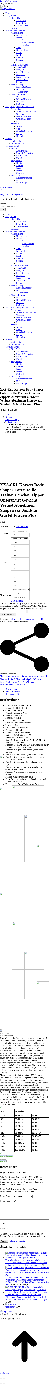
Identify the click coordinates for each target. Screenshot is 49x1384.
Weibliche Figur (39, 619)
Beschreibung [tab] (11, 689)
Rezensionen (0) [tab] (12, 694)
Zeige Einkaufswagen (9, 194)
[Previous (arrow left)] (1, 1383)
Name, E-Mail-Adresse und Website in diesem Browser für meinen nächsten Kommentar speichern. (22, 1235)
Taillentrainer (25, 619)
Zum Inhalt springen (8, 1)
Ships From (5, 595)
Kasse (21, 194)
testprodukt (10, 1307)
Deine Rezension (8, 1201)
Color (5, 533)
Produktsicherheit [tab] (12, 691)
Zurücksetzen (17, 601)
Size (5, 562)
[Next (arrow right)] (4, 1383)
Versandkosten (22, 526)
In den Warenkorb (8, 614)
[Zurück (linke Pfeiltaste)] (1, 1378)
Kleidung (15, 619)
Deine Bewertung (8, 1196)
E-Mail (4, 1228)
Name (3, 1223)
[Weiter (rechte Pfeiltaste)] (4, 1378)
